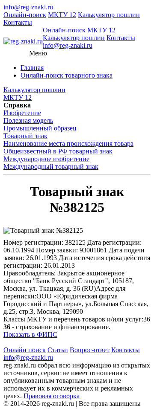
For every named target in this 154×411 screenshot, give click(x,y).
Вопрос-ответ (90, 349)
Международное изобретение (46, 158)
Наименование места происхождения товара (68, 143)
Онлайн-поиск (24, 14)
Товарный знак (25, 135)
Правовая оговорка (52, 395)
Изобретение (22, 112)
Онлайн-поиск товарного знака (67, 75)
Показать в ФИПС (30, 334)
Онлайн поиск (24, 349)
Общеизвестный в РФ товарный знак (58, 151)
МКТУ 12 (62, 14)
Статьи (57, 349)
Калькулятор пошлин (109, 14)
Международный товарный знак (50, 166)
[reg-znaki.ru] (23, 41)
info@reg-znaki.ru (28, 7)
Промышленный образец (40, 128)
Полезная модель (28, 120)
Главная (32, 67)
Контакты (17, 22)
